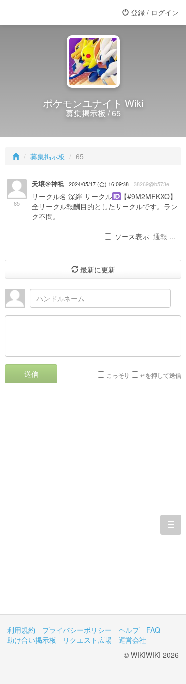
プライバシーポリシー (77, 630)
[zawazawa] (47, 12)
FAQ (153, 630)
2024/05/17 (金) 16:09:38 (99, 184)
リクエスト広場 (87, 640)
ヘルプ (129, 630)
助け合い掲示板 (31, 640)
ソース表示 (132, 236)
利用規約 (21, 630)
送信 (31, 374)
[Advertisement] (93, 506)
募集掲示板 (47, 156)
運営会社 (132, 640)
